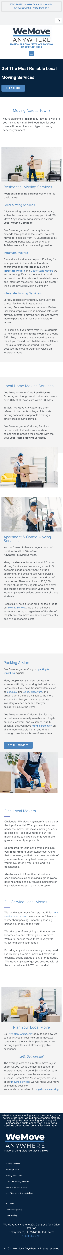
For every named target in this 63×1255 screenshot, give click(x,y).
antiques (12, 691)
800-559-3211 (16, 4)
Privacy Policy (11, 1215)
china (26, 691)
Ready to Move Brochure (16, 1187)
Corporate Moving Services (17, 1181)
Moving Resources (14, 1175)
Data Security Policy (14, 1209)
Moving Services (17, 607)
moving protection (42, 725)
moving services (20, 1081)
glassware (36, 691)
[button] (31, 53)
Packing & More (12, 1169)
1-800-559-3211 (31, 1235)
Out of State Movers (42, 270)
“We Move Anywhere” (20, 1033)
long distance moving (47, 1089)
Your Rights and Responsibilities (19, 1193)
